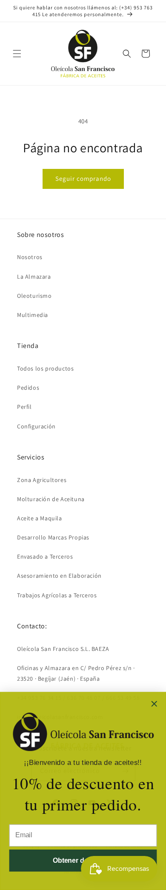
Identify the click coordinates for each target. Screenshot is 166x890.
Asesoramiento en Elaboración (59, 575)
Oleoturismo (34, 296)
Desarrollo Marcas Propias (53, 537)
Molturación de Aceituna (51, 499)
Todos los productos (45, 368)
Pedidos (28, 387)
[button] (17, 53)
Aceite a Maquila (39, 518)
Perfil (24, 407)
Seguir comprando (83, 178)
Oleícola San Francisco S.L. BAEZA (63, 649)
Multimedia (32, 315)
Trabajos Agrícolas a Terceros (57, 595)
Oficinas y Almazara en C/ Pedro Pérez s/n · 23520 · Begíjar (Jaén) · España (76, 673)
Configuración (36, 426)
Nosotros (30, 257)
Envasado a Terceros (45, 556)
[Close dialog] (154, 704)
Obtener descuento (83, 860)
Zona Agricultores (41, 480)
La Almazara (34, 276)
